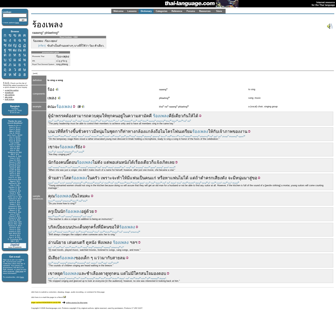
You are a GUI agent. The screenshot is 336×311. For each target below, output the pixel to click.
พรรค (61, 115)
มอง (154, 273)
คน (106, 227)
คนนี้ (64, 162)
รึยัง (78, 146)
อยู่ (120, 115)
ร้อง (50, 89)
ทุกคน (112, 115)
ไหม (81, 196)
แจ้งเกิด (161, 162)
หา (167, 177)
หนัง (125, 162)
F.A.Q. (6, 83)
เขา (51, 146)
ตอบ (162, 273)
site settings (10, 95)
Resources (205, 11)
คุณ (51, 196)
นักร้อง (54, 162)
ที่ (61, 131)
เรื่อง (138, 162)
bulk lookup (9, 99)
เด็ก (86, 257)
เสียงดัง (220, 177)
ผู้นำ (52, 115)
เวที (57, 131)
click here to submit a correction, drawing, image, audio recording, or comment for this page (68, 292)
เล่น (117, 162)
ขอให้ (114, 227)
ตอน (73, 162)
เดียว (146, 162)
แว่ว (98, 257)
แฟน (134, 177)
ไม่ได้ (183, 177)
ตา (102, 273)
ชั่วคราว (85, 131)
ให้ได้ (193, 115)
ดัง (99, 162)
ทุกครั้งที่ (93, 227)
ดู (106, 273)
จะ (57, 146)
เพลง (51, 98)
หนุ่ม (100, 131)
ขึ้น (75, 131)
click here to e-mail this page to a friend (47, 297)
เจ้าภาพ (225, 131)
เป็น (141, 177)
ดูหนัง (91, 242)
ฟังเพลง (105, 242)
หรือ (161, 177)
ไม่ (95, 162)
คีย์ (171, 115)
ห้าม (52, 177)
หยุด (59, 273)
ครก (209, 177)
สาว (60, 177)
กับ (215, 131)
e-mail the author (12, 90)
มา (246, 177)
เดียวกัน (181, 115)
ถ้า (197, 177)
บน (51, 131)
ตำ (203, 177)
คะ (87, 196)
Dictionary (146, 11)
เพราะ (106, 177)
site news (8, 97)
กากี (119, 131)
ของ (236, 131)
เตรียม (186, 131)
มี (94, 131)
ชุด (112, 131)
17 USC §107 (136, 308)
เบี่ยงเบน (63, 227)
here (22, 277)
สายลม (118, 257)
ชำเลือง (93, 273)
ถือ (157, 131)
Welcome (118, 11)
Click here (19, 271)
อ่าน (52, 242)
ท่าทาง (129, 131)
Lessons (131, 11)
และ (82, 273)
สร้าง (67, 131)
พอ (111, 162)
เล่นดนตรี (76, 242)
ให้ (104, 115)
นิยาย (61, 242)
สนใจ (146, 273)
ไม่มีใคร (133, 273)
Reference (177, 11)
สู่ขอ (253, 177)
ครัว (96, 177)
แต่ (106, 162)
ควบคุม (95, 115)
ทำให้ (122, 177)
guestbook (9, 92)
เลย (171, 162)
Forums (191, 11)
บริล (52, 227)
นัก (62, 211)
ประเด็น (78, 227)
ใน (125, 115)
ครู (50, 211)
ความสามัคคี (140, 115)
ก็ (152, 162)
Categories (161, 11)
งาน (243, 131)
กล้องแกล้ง (145, 131)
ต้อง (69, 115)
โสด (67, 177)
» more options (11, 22)
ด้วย (90, 211)
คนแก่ (150, 177)
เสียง (55, 257)
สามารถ (81, 115)
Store (219, 11)
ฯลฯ (133, 242)
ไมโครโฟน (170, 131)
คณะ (51, 106)
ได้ (131, 162)
